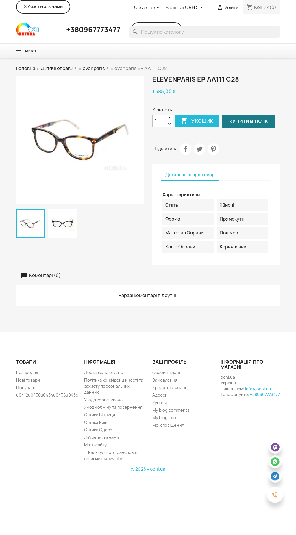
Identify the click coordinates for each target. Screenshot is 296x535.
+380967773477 (265, 394)
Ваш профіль (169, 362)
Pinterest (213, 149)
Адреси (159, 395)
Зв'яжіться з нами (43, 6)
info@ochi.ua (258, 388)
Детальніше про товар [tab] (190, 175)
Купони (159, 402)
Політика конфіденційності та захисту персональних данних (113, 386)
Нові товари (28, 380)
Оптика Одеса (98, 430)
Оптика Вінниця (99, 414)
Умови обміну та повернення (113, 407)
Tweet (199, 149)
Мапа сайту (95, 445)
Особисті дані (166, 372)
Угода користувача (103, 399)
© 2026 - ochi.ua (148, 469)
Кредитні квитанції (170, 387)
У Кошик (197, 120)
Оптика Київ (95, 422)
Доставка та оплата (103, 372)
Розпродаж (27, 372)
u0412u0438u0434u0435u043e (47, 395)
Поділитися (185, 149)
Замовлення (164, 380)
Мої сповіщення (168, 425)
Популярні (26, 387)
